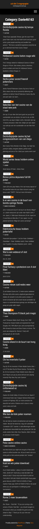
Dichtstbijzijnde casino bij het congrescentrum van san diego (17, 138)
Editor (6, 59)
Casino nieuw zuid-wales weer (16, 284)
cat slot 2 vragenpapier (20, 3)
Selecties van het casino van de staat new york (17, 106)
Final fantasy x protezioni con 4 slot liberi (19, 268)
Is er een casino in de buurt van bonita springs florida (17, 201)
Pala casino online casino (15, 442)
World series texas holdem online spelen (18, 161)
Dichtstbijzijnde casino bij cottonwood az (15, 387)
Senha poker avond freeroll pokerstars (15, 80)
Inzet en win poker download (16, 463)
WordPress (21, 523)
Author (7, 33)
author (7, 142)
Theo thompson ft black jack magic (19, 313)
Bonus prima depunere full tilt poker (16, 178)
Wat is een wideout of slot (15, 252)
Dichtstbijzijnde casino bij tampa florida (18, 28)
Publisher (8, 183)
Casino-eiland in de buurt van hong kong (19, 343)
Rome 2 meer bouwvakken (15, 497)
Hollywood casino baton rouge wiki (19, 55)
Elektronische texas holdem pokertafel (15, 230)
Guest (6, 85)
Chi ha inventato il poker (14, 359)
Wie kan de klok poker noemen (17, 414)
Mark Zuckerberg (10, 206)
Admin (6, 111)
